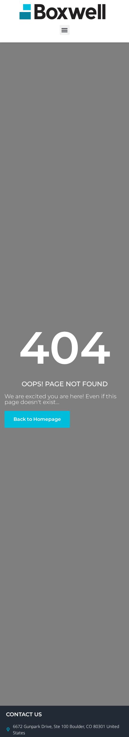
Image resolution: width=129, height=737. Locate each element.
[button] (65, 30)
